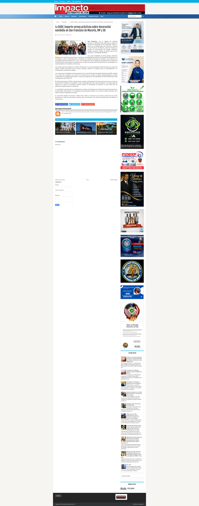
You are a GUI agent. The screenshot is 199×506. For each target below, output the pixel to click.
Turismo (56, 1)
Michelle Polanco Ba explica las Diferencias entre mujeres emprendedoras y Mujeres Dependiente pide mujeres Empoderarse (131, 440)
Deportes (67, 16)
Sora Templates (139, 504)
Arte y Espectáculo (76, 1)
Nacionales (69, 34)
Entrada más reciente (60, 179)
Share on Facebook (62, 104)
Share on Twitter (75, 104)
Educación (62, 1)
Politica (61, 16)
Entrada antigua (113, 179)
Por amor (129, 464)
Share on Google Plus (89, 104)
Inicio (87, 179)
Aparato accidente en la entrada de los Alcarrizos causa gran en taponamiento (134, 394)
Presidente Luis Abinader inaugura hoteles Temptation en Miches (134, 372)
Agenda (68, 1)
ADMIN (58, 495)
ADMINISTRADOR (126, 476)
